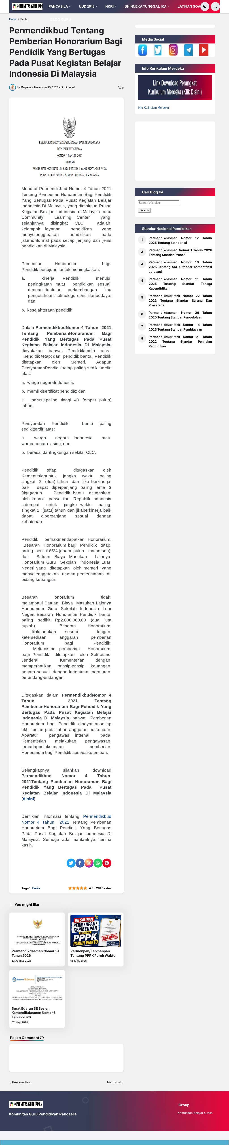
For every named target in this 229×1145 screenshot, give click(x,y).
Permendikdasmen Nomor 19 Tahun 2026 (35, 953)
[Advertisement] (175, 149)
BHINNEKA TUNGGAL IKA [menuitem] (146, 6)
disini (28, 799)
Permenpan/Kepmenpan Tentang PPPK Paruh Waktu (92, 953)
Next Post (114, 1082)
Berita (24, 19)
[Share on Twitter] (71, 863)
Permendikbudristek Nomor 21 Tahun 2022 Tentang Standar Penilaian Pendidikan (180, 341)
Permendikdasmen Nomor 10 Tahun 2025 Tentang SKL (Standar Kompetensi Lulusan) (180, 266)
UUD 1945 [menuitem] (86, 6)
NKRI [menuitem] (109, 6)
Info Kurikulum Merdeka (153, 107)
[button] (204, 6)
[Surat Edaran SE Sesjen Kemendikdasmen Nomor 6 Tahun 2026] (37, 988)
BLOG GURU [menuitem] (60, 19)
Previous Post (22, 1082)
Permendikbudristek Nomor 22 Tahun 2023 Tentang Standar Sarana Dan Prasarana (180, 300)
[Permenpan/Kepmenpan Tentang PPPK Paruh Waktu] (95, 931)
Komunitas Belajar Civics (195, 1113)
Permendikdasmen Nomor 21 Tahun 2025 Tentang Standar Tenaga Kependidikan (180, 283)
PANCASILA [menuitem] (58, 6)
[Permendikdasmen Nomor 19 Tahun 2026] (37, 931)
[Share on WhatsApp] (97, 863)
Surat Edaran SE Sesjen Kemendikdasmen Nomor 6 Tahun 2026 (34, 1012)
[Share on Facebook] (80, 863)
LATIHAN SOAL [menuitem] (190, 6)
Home (13, 19)
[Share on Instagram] (89, 863)
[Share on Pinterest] (106, 863)
